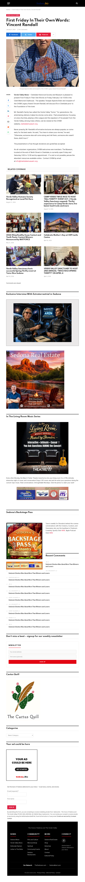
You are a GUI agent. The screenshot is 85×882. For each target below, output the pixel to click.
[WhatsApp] (8, 132)
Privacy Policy (41, 872)
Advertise (48, 846)
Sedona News (14, 839)
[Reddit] (8, 127)
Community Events (33, 849)
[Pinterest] (8, 116)
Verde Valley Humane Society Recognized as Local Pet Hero (19, 198)
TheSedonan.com (40, 865)
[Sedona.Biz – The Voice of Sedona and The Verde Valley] (42, 3)
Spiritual (30, 846)
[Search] (77, 3)
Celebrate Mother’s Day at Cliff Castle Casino (61, 236)
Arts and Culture (32, 839)
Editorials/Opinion (16, 846)
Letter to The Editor (16, 849)
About (47, 849)
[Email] (8, 121)
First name (10, 799)
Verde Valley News (13, 15)
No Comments (23, 29)
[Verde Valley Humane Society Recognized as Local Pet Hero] (23, 184)
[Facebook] (8, 100)
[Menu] (8, 3)
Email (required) (13, 791)
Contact (47, 852)
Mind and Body (32, 843)
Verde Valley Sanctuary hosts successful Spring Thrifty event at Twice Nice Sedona (21, 271)
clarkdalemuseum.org (29, 124)
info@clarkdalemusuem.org (27, 161)
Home (8, 9)
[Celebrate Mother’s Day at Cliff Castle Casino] (61, 222)
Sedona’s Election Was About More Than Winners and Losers (62, 565)
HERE (63, 530)
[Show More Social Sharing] (53, 35)
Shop (46, 843)
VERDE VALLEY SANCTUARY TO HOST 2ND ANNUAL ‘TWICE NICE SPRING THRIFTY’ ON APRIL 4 (61, 271)
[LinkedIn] (8, 111)
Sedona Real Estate (51, 839)
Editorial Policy (49, 856)
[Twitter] (8, 106)
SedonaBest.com (55, 865)
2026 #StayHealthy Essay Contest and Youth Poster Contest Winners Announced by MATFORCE (23, 237)
